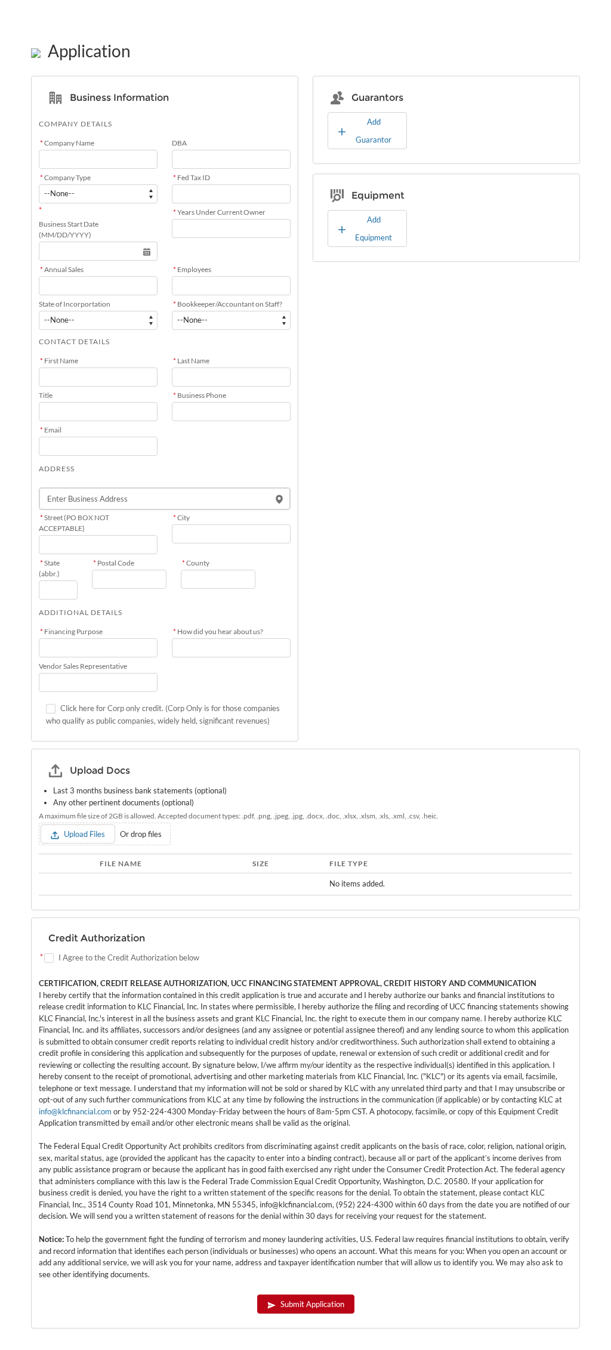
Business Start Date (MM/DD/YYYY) (68, 229)
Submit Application (312, 1304)
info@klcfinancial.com (75, 1111)
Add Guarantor (373, 130)
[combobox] (164, 498)
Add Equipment (373, 228)
